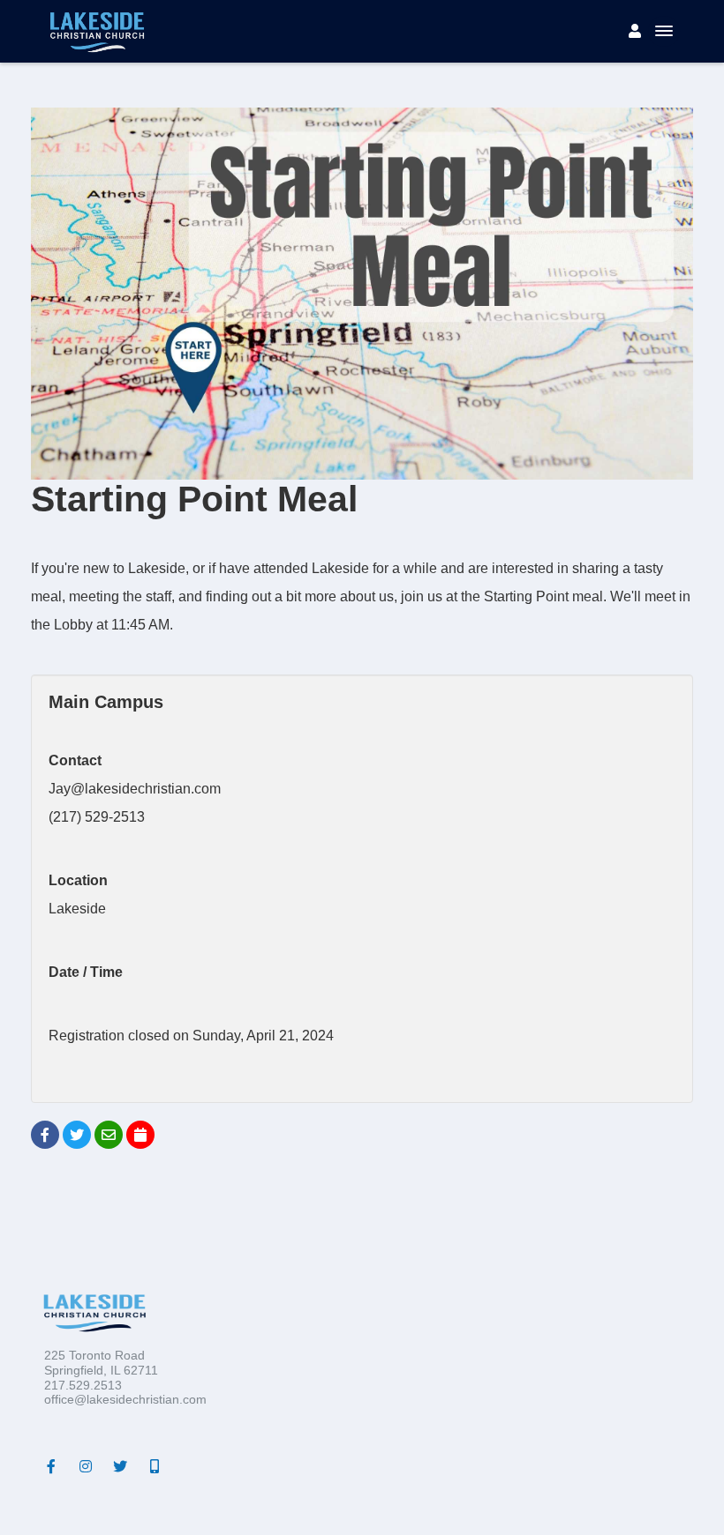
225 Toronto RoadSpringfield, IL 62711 (101, 1362)
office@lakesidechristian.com (125, 1399)
